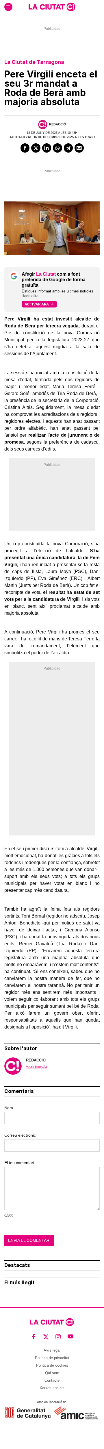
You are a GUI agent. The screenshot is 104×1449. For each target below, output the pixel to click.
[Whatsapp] (57, 148)
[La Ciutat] (52, 7)
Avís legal (52, 1350)
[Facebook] (25, 148)
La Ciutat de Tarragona (34, 62)
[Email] (79, 148)
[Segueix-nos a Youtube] (70, 1336)
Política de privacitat (52, 1358)
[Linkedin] (46, 148)
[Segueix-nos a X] (46, 1336)
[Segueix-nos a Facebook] (33, 1336)
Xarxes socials (52, 1388)
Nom (8, 1107)
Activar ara (37, 304)
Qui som (52, 1373)
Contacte (52, 1380)
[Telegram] (68, 148)
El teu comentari (19, 1162)
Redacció (57, 124)
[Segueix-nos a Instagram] (58, 1336)
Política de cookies (52, 1365)
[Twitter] (35, 148)
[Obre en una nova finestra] (28, 1413)
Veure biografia (36, 1066)
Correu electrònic (20, 1135)
